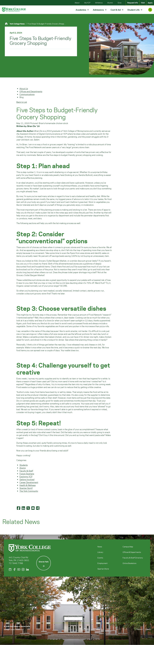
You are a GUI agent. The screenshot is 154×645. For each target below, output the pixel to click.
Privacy (147, 629)
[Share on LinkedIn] (23, 508)
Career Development (28, 482)
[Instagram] (23, 569)
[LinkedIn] (27, 569)
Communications (27, 94)
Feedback (139, 629)
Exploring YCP (25, 476)
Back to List (21, 102)
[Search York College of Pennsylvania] (150, 10)
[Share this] (38, 508)
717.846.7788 (16, 563)
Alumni (22, 468)
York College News (17, 24)
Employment (102, 563)
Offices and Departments (30, 91)
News (99, 546)
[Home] (7, 23)
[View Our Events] (10, 569)
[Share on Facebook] (18, 508)
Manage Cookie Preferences (13, 629)
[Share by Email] (33, 508)
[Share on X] (28, 508)
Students (23, 465)
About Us (23, 88)
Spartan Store (103, 569)
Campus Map (128, 546)
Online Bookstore (129, 563)
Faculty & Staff (26, 470)
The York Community (28, 491)
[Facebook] (14, 569)
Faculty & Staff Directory (133, 557)
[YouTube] (18, 569)
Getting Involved (26, 479)
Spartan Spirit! (26, 488)
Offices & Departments (132, 552)
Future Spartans (26, 473)
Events (100, 557)
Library (100, 552)
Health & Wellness (27, 485)
